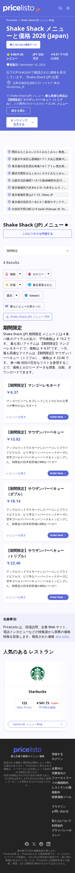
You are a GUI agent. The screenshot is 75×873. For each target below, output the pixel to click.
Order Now (56, 417)
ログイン (57, 759)
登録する (57, 754)
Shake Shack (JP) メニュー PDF (30, 316)
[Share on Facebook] (27, 844)
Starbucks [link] (37, 691)
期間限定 (12, 251)
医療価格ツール (61, 797)
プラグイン (59, 806)
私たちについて (61, 821)
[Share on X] (34, 844)
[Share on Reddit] (41, 844)
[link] (37, 674)
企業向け (57, 768)
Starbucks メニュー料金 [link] (27, 724)
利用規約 (57, 825)
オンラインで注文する (19, 122)
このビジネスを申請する (37, 233)
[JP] (18, 8)
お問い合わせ (60, 811)
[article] (37, 696)
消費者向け (59, 773)
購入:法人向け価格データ (23, 44)
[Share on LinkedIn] (48, 844)
